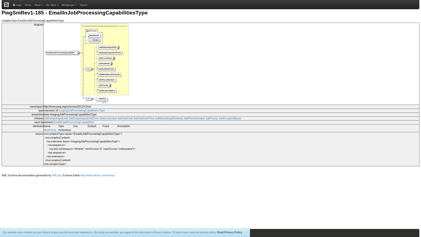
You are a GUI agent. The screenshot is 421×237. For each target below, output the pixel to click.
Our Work (51, 5)
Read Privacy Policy (229, 232)
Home (28, 5)
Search (83, 5)
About (37, 5)
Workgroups (68, 5)
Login (18, 5)
